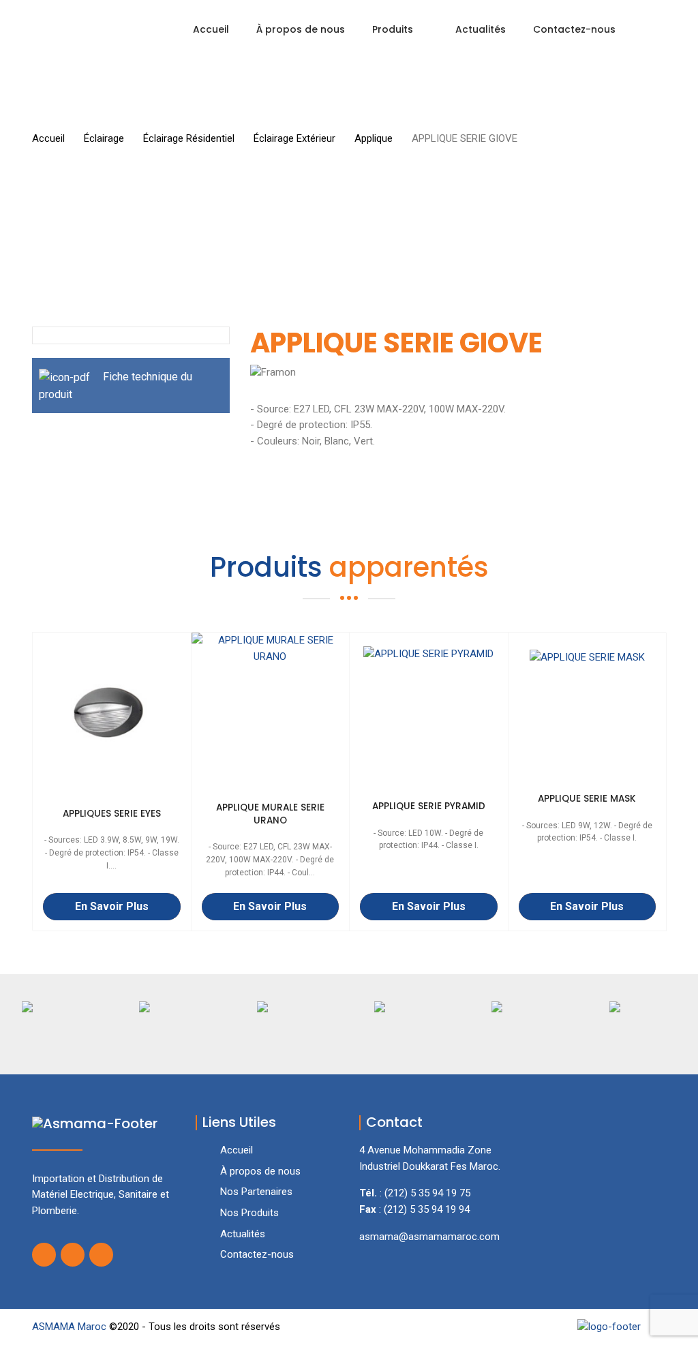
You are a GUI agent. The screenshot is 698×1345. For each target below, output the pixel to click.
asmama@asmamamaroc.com (429, 1236)
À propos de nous (300, 29)
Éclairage (104, 138)
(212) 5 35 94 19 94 (427, 1209)
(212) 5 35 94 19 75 (427, 1193)
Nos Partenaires (256, 1191)
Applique (373, 138)
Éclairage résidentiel (188, 138)
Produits (392, 29)
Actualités (480, 29)
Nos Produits (249, 1213)
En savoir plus (112, 906)
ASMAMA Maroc (70, 1326)
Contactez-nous (574, 29)
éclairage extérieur (294, 138)
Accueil (211, 29)
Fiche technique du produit (115, 385)
